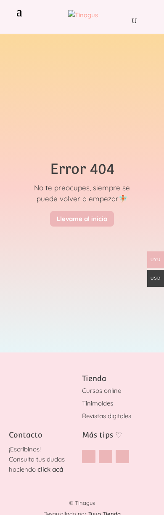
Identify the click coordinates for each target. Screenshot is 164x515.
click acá (50, 469)
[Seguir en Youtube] (122, 456)
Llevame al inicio (82, 219)
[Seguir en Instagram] (88, 456)
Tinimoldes (97, 403)
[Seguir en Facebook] (105, 456)
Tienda (94, 378)
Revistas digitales (106, 416)
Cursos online (101, 391)
